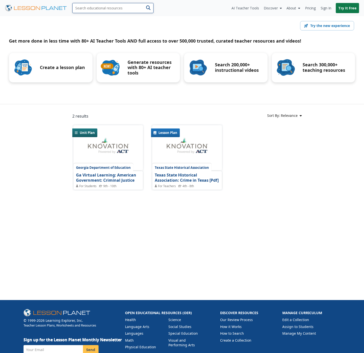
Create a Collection (235, 340)
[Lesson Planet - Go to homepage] (38, 8)
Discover (271, 8)
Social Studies (179, 326)
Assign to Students (297, 326)
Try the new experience (330, 25)
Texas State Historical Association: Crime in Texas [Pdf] (187, 177)
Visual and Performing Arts (181, 343)
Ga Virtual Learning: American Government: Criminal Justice (106, 177)
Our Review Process (236, 319)
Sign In (326, 8)
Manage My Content (299, 333)
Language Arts (137, 326)
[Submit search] (148, 8)
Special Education (183, 333)
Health (130, 319)
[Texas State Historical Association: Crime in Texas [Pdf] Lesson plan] (187, 148)
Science (174, 319)
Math (129, 340)
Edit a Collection (295, 319)
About (291, 8)
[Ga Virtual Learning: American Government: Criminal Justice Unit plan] (108, 148)
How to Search (232, 333)
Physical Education (140, 347)
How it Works (231, 326)
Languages (134, 333)
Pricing (310, 8)
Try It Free (347, 8)
